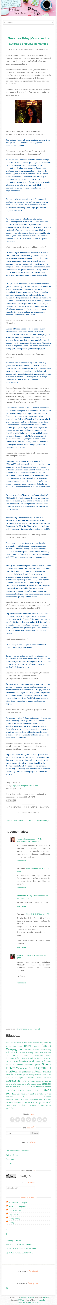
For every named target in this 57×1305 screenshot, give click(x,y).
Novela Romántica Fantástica (33, 1058)
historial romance (13, 1087)
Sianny (15, 49)
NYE (41, 1053)
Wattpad (32, 1068)
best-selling (19, 1075)
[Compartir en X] (12, 800)
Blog (14, 1046)
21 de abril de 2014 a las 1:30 (37, 914)
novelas (40, 1094)
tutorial (48, 1105)
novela (21, 1090)
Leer (23, 1053)
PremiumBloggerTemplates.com (28, 1302)
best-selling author (32, 1074)
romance (47, 1096)
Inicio (30, 820)
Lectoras (9, 1163)
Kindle (31, 1050)
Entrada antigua (43, 820)
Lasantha (42, 1300)
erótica (38, 1081)
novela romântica (28, 1093)
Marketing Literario (33, 1053)
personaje (28, 1097)
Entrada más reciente (15, 820)
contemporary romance (24, 1077)
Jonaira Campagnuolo (27, 839)
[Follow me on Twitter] (17, 1119)
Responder (21, 860)
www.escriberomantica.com (17, 1150)
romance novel (20, 1102)
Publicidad (39, 1061)
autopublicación (25, 1072)
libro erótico (25, 1087)
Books (20, 1046)
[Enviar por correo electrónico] (7, 800)
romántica (23, 1105)
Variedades (21, 1068)
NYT (45, 1053)
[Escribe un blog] (9, 800)
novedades (10, 1090)
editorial (39, 1077)
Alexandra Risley (24, 895)
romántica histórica (36, 1105)
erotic (24, 1081)
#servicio (36, 1043)
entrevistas (23, 813)
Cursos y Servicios (13, 1240)
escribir (13, 1084)
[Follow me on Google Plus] (23, 1119)
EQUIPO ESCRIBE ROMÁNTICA (19, 1252)
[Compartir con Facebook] (14, 800)
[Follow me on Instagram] (39, 1119)
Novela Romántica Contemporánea (27, 1055)
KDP (27, 1050)
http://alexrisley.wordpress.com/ (25, 785)
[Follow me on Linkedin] (34, 1119)
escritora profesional (33, 1084)
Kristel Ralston (13, 1052)
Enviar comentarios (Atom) (28, 1028)
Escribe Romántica (27, 1298)
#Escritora (17, 1043)
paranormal (20, 1097)
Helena (27, 1045)
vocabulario (10, 1108)
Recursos (10, 1159)
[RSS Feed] (44, 1119)
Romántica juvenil (32, 1064)
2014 (41, 1043)
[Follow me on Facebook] (12, 1119)
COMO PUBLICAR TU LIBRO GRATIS (21, 1248)
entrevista (47, 1077)
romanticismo (11, 1105)
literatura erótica (43, 1086)
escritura (46, 1083)
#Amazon (9, 1042)
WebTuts (21, 1300)
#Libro (24, 1042)
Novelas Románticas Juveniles (23, 1061)
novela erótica (33, 1090)
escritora (20, 1084)
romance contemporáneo (31, 1100)
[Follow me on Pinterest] (28, 1119)
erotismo (31, 1081)
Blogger (46, 1298)
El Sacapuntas (43, 807)
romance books (12, 1100)
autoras (33, 807)
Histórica (37, 1046)
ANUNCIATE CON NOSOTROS (19, 1244)
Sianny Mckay (14, 1218)
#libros (30, 1043)
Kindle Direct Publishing (42, 1050)
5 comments (43, 49)
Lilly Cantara (14, 1214)
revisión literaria (37, 1097)
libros (33, 1087)
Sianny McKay (33, 813)
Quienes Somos (12, 1155)
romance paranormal (39, 1102)
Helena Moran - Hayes (18, 1202)
